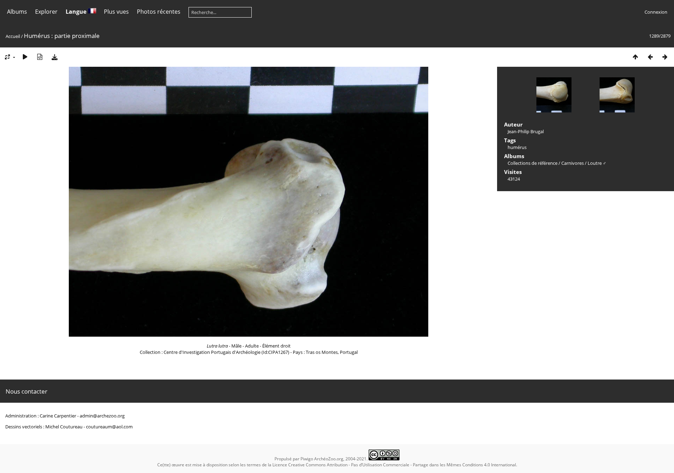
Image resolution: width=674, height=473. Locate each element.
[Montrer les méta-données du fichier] (39, 57)
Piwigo (306, 459)
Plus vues (116, 11)
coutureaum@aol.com (109, 426)
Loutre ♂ (597, 163)
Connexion (656, 12)
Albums (17, 11)
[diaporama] (25, 57)
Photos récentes (158, 11)
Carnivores (572, 163)
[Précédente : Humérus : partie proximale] (650, 57)
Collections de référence (532, 163)
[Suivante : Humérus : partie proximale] (665, 57)
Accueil (13, 36)
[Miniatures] (635, 57)
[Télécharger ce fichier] (54, 57)
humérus (517, 147)
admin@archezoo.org (102, 416)
